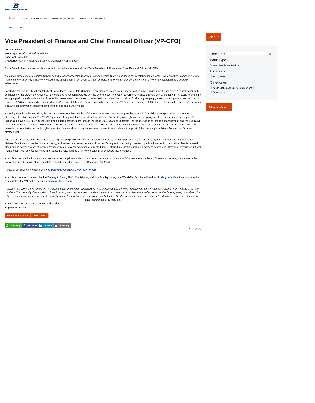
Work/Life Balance (97, 18)
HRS (22, 28)
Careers (12, 18)
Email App (64, 225)
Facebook (32, 225)
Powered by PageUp (195, 228)
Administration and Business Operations (233, 88)
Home (11, 28)
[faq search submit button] (270, 54)
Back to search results (17, 215)
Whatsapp (15, 225)
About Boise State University (63, 18)
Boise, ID (218, 76)
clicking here (164, 177)
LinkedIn (48, 225)
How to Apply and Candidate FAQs (34, 18)
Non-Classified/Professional (227, 65)
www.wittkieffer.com (60, 181)
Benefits (82, 18)
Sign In (212, 37)
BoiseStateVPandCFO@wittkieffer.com (73, 169)
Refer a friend (40, 215)
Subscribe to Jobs (217, 107)
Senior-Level (220, 92)
